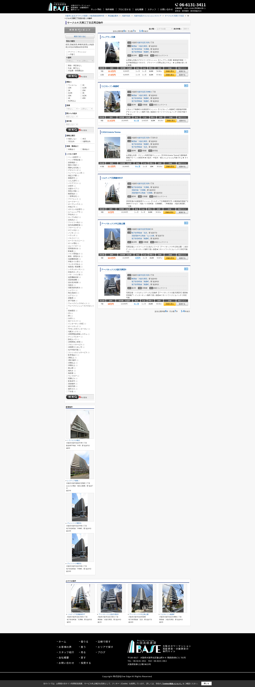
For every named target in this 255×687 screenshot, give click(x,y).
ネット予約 (96, 9)
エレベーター (74, 246)
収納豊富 (72, 311)
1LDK (84, 88)
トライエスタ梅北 (73, 440)
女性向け (72, 220)
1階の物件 (73, 360)
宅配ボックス (74, 332)
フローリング (74, 228)
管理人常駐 (73, 191)
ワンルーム (72, 85)
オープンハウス (75, 204)
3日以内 (71, 141)
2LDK (70, 93)
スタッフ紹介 (66, 652)
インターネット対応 (77, 324)
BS (70, 316)
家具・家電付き (75, 256)
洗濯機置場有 (74, 259)
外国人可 (72, 207)
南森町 (146, 52)
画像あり (71, 149)
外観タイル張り (75, 262)
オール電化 (73, 243)
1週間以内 (86, 141)
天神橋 (148, 92)
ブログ (101, 652)
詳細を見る (170, 71)
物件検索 (109, 9)
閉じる (206, 683)
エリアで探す (105, 647)
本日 (84, 139)
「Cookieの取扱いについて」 (171, 684)
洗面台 (72, 285)
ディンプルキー (75, 337)
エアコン (72, 295)
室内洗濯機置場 (75, 225)
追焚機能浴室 (74, 277)
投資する (86, 663)
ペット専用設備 (75, 160)
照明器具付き (74, 248)
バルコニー (73, 238)
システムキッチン (76, 269)
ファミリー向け (75, 222)
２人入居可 (73, 181)
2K (69, 90)
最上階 (72, 368)
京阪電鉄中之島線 (138, 193)
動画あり (86, 149)
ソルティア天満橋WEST (112, 178)
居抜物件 (72, 384)
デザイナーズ (74, 170)
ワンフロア (73, 376)
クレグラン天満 (108, 37)
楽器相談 (72, 162)
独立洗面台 (73, 293)
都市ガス (72, 389)
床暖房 (72, 298)
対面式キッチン (75, 272)
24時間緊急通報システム (79, 334)
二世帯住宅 (73, 196)
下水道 (72, 391)
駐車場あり (73, 355)
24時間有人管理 (75, 342)
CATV (71, 318)
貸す (83, 657)
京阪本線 (135, 190)
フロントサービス (76, 345)
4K (69, 98)
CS (70, 313)
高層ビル (72, 378)
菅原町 (148, 229)
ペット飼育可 (74, 157)
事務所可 (72, 178)
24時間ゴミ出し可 (76, 347)
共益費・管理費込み (76, 71)
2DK (84, 90)
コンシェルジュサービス (78, 352)
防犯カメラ (73, 339)
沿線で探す (104, 641)
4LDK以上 (72, 101)
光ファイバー (74, 321)
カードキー (73, 202)
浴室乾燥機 (73, 280)
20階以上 (72, 365)
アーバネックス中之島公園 (113, 224)
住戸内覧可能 (74, 350)
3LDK (84, 96)
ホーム (62, 641)
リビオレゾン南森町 (110, 86)
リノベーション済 (76, 173)
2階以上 (72, 358)
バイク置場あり (75, 254)
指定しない (72, 139)
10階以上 (72, 363)
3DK (69, 96)
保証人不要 (73, 176)
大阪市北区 (141, 43)
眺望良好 (72, 194)
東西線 (134, 46)
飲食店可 (72, 381)
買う (83, 647)
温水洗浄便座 (74, 282)
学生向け (72, 215)
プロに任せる (124, 9)
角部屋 (72, 373)
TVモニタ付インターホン (79, 329)
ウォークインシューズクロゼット (80, 307)
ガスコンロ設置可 (76, 209)
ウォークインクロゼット (78, 303)
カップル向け (74, 217)
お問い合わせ (166, 9)
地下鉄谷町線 (137, 49)
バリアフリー (74, 183)
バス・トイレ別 (75, 275)
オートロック (74, 326)
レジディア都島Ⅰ (73, 481)
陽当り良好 (73, 165)
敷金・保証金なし (75, 65)
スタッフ (152, 9)
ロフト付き (73, 230)
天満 (147, 43)
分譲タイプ (73, 189)
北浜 (145, 147)
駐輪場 (72, 251)
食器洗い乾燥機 (75, 267)
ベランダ (72, 235)
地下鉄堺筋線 (137, 52)
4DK (84, 98)
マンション (82, 52)
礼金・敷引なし (74, 68)
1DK (69, 88)
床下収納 (72, 301)
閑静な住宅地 (74, 168)
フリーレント (74, 199)
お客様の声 (65, 647)
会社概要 (139, 9)
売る (83, 652)
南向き (72, 371)
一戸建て (71, 54)
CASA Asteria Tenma (110, 132)
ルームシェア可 (75, 212)
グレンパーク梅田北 (74, 523)
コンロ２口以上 (75, 264)
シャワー (72, 290)
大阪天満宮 (143, 46)
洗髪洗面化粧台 (75, 288)
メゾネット (73, 233)
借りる (85, 641)
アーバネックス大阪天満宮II (113, 269)
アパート (71, 52)
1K (83, 85)
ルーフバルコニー (76, 241)
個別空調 (72, 386)
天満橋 (146, 49)
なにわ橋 (150, 236)
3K (83, 93)
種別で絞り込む (80, 36)
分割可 (72, 186)
